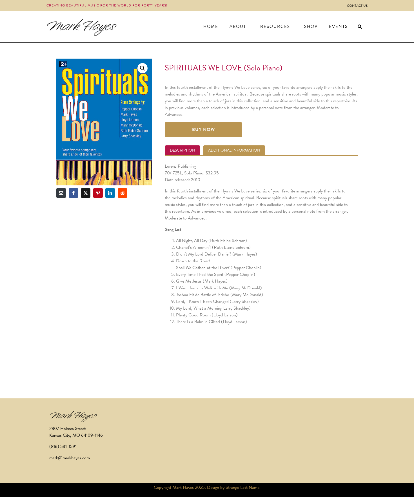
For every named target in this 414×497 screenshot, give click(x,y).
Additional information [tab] (234, 150)
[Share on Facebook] (73, 193)
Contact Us (357, 5)
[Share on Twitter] (85, 193)
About (238, 26)
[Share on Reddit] (122, 193)
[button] (142, 68)
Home (210, 26)
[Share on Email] (61, 193)
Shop (311, 26)
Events (338, 26)
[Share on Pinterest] (98, 193)
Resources (275, 26)
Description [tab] (182, 150)
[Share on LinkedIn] (110, 193)
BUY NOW (203, 129)
